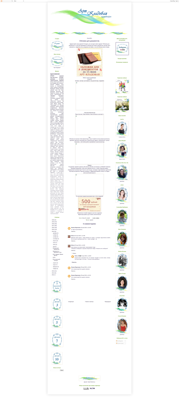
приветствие (56, 208)
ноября (55, 235)
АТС (63, 187)
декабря (55, 233)
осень (53, 124)
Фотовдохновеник (53, 176)
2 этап (59, 186)
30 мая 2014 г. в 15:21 (86, 267)
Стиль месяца (53, 123)
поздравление (53, 107)
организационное (61, 205)
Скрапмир (56, 195)
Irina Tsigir (61, 162)
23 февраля (53, 147)
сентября (55, 238)
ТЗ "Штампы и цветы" (59, 129)
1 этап (56, 186)
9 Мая (57, 173)
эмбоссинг (52, 172)
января (55, 268)
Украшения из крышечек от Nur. (57, 252)
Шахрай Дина (53, 143)
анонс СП (52, 198)
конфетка (58, 98)
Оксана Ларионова (75, 227)
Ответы (74, 253)
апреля (55, 262)
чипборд (52, 162)
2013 (53, 271)
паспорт (81, 80)
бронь (59, 198)
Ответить (73, 231)
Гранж (62, 138)
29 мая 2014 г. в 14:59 (80, 245)
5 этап (54, 173)
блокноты (56, 198)
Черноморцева (53, 158)
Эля (59, 90)
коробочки (52, 138)
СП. (63, 194)
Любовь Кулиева (60, 88)
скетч (56, 90)
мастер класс (53, 102)
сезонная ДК (61, 209)
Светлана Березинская (89, 112)
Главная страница (89, 301)
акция (56, 131)
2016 (53, 227)
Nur (89, 137)
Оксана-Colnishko (60, 109)
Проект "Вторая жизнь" (54, 191)
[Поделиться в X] (96, 218)
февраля (55, 266)
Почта (62, 150)
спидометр (101, 80)
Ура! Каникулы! (57, 136)
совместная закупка (55, 101)
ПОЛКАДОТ (61, 190)
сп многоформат (59, 85)
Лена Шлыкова (54, 135)
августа (55, 240)
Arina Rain (57, 124)
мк (63, 81)
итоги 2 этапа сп (53, 202)
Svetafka (62, 92)
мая (54, 246)
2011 (53, 274)
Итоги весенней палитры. (56, 260)
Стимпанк (56, 154)
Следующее (71, 301)
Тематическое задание (57, 80)
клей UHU (59, 202)
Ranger (56, 187)
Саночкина (52, 195)
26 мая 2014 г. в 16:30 (86, 227)
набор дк (59, 158)
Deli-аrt (73, 235)
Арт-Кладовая (53, 83)
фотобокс (62, 212)
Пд (63, 101)
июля (54, 242)
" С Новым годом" (59, 172)
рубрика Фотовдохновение (57, 116)
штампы (61, 79)
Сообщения (120, 340)
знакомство (58, 201)
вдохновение (55, 74)
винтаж (62, 136)
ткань (59, 183)
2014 (53, 231)
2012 (53, 273)
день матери (61, 143)
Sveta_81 (89, 79)
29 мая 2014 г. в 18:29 (86, 255)
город (51, 201)
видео (58, 123)
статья (58, 102)
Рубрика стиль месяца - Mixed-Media (57, 175)
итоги (52, 76)
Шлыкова (62, 165)
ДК (58, 83)
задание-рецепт (53, 169)
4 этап (56, 162)
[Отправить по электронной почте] (93, 218)
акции (53, 131)
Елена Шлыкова (60, 106)
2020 (53, 219)
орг (55, 205)
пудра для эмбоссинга (59, 144)
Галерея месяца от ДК (55, 149)
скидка (62, 161)
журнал (51, 144)
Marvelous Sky (60, 91)
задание (91, 219)
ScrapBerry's (61, 173)
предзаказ (58, 179)
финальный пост (53, 184)
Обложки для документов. (56, 249)
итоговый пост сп (54, 127)
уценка (62, 183)
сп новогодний (60, 171)
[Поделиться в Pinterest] (98, 218)
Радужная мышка (54, 92)
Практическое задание (57, 164)
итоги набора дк (59, 125)
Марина (89, 165)
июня (54, 244)
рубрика (58, 132)
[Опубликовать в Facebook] (97, 218)
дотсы (54, 201)
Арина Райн (54, 117)
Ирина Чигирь (57, 103)
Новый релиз (59, 99)
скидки (57, 138)
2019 (53, 221)
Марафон (52, 139)
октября (55, 236)
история (62, 201)
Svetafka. (60, 187)
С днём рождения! (59, 121)
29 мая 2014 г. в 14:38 (80, 235)
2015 (53, 229)
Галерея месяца (54, 120)
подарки (58, 160)
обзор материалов (57, 112)
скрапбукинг (61, 146)
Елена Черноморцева (55, 94)
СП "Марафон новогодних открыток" (57, 95)
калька (55, 179)
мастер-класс (54, 77)
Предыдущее (108, 301)
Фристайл (52, 165)
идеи (62, 113)
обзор (54, 171)
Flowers (53, 187)
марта (54, 264)
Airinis (51, 81)
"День (54, 186)
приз (60, 208)
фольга (59, 184)
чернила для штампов (54, 213)
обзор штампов (54, 87)
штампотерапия (60, 133)
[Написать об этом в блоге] (94, 218)
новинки (52, 90)
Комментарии (120, 343)
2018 (53, 223)
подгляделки (57, 206)
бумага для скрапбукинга (57, 168)
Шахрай (62, 197)
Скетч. (54, 257)
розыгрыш (52, 113)
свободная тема (54, 146)
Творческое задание (57, 197)
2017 (53, 225)
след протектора (94, 80)
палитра (62, 118)
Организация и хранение (54, 190)
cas (63, 147)
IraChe (59, 147)
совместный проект (57, 81)
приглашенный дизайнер (57, 114)
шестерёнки (87, 80)
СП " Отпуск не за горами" (57, 110)
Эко (51, 131)
